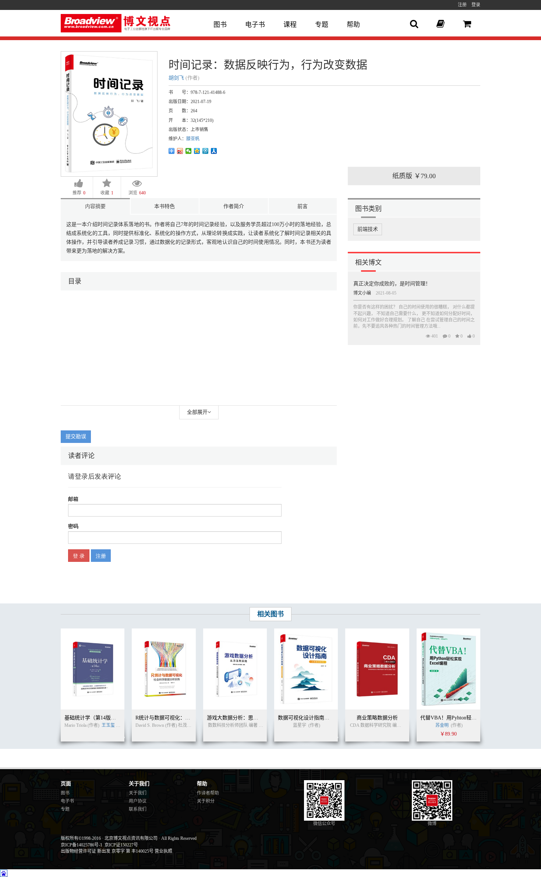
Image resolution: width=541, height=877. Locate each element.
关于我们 (137, 793)
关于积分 (206, 801)
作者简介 (233, 206)
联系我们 (137, 809)
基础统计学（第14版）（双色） (99, 718)
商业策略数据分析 (377, 718)
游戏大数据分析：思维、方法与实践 (248, 718)
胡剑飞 (176, 78)
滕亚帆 (192, 138)
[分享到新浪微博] (180, 151)
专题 (321, 24)
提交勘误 (76, 436)
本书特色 (164, 206)
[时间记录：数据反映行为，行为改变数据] (109, 113)
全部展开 (197, 412)
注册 (462, 4)
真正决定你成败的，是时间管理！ (392, 283)
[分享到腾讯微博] (205, 151)
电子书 (255, 24)
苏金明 (442, 725)
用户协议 (137, 801)
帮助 (353, 24)
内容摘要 (95, 206)
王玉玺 (108, 725)
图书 (220, 24)
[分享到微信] (188, 151)
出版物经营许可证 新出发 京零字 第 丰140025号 (107, 851)
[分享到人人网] (214, 151)
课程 (290, 24)
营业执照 (163, 851)
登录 (475, 4)
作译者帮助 (208, 793)
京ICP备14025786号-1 (81, 845)
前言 (302, 206)
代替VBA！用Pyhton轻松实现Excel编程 (464, 718)
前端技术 (367, 229)
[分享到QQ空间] (197, 151)
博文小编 (362, 293)
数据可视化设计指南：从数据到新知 (319, 718)
